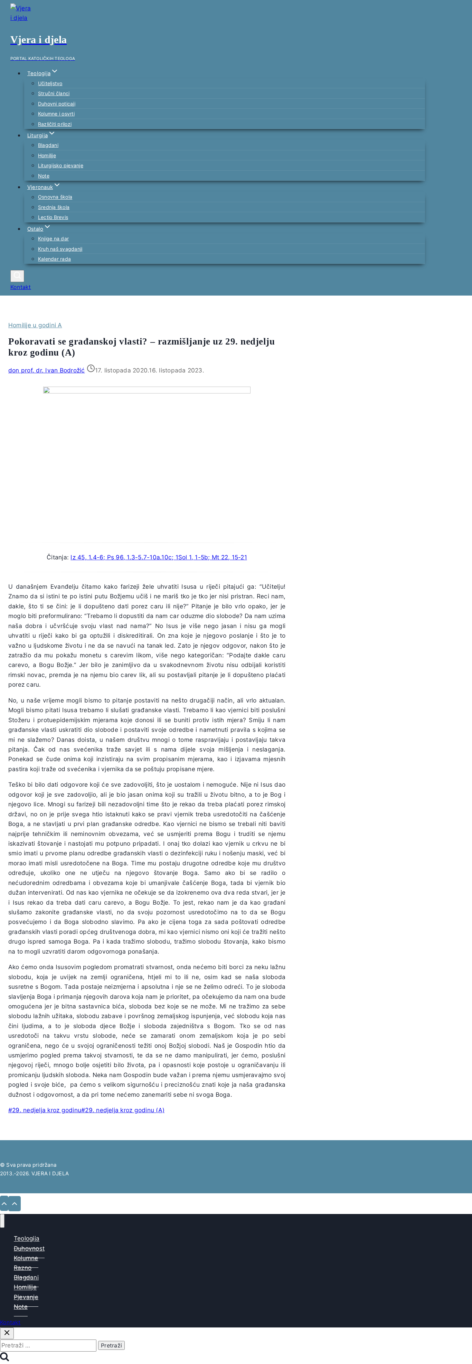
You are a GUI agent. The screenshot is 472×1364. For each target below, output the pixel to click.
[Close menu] (2, 1221)
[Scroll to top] (4, 1203)
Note (43, 176)
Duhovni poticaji (56, 104)
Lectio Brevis (53, 217)
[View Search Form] (17, 276)
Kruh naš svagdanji (60, 249)
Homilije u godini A (35, 325)
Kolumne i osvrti (56, 114)
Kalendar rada (54, 259)
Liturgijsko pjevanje (60, 165)
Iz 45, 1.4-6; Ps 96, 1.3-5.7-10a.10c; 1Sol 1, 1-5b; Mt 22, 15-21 (158, 557)
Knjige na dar (53, 238)
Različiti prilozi (55, 124)
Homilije (47, 155)
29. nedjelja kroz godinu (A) (122, 1110)
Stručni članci (53, 93)
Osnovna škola (55, 197)
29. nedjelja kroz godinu (44, 1110)
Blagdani (48, 145)
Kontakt (20, 286)
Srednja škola (53, 207)
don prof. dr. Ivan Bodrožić (46, 370)
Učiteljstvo (50, 83)
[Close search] (7, 1333)
